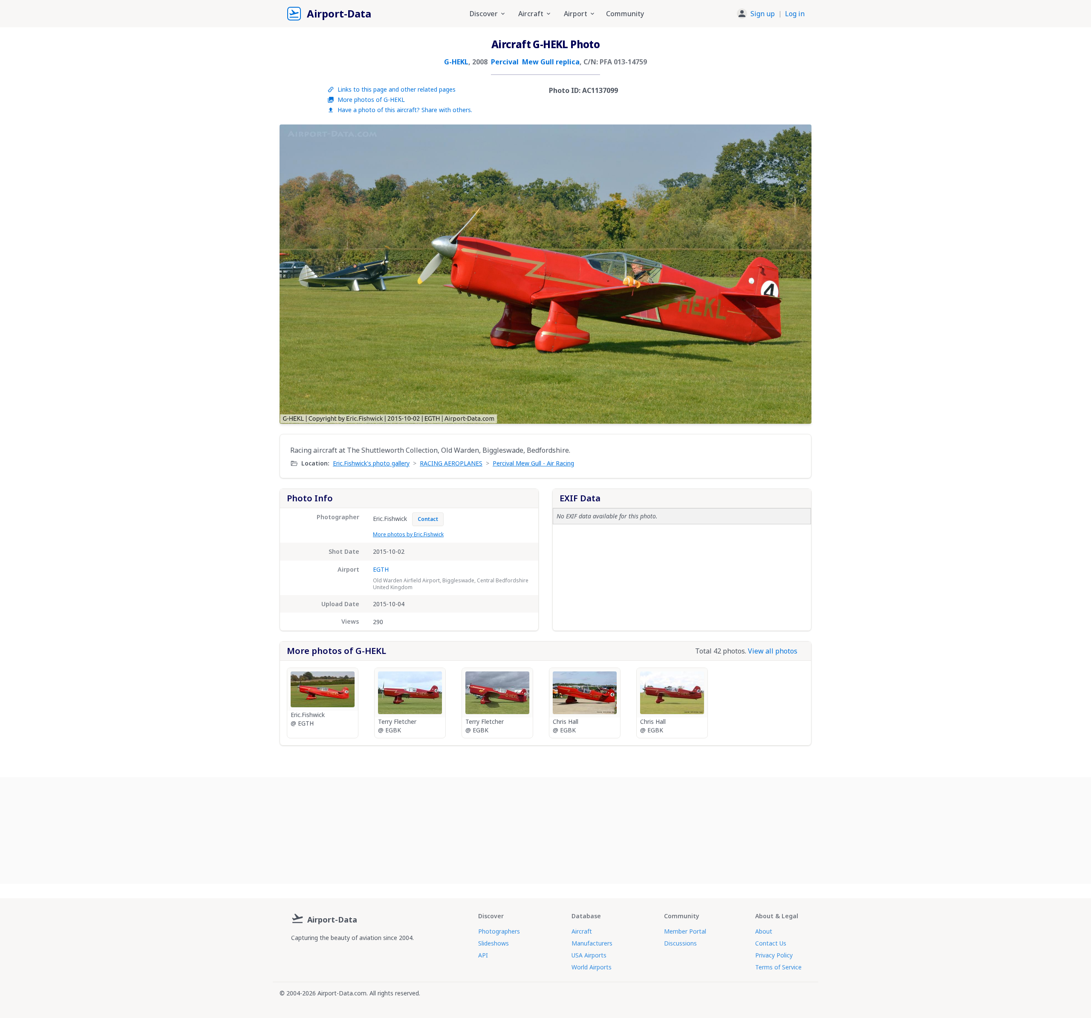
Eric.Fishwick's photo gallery (371, 463)
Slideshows (493, 943)
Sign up (762, 13)
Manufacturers (591, 943)
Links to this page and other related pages (397, 89)
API (483, 955)
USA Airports (588, 955)
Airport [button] (575, 13)
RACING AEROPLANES (451, 463)
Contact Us (770, 943)
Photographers (499, 931)
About (763, 931)
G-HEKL (456, 62)
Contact (428, 519)
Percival (505, 62)
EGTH (381, 569)
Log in (795, 13)
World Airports (591, 967)
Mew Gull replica (551, 62)
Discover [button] (484, 13)
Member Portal (685, 931)
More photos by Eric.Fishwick (408, 534)
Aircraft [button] (530, 13)
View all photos (772, 651)
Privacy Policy (774, 955)
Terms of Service (778, 967)
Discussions (680, 943)
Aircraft (581, 931)
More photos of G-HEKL (371, 99)
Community (625, 13)
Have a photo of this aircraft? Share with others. (405, 110)
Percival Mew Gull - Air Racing (533, 463)
